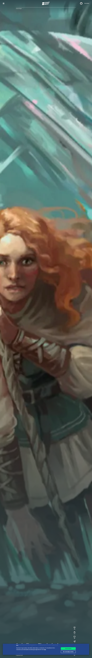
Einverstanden (68, 648)
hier (45, 649)
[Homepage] (46, 3)
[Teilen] (74, 641)
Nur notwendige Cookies (68, 651)
